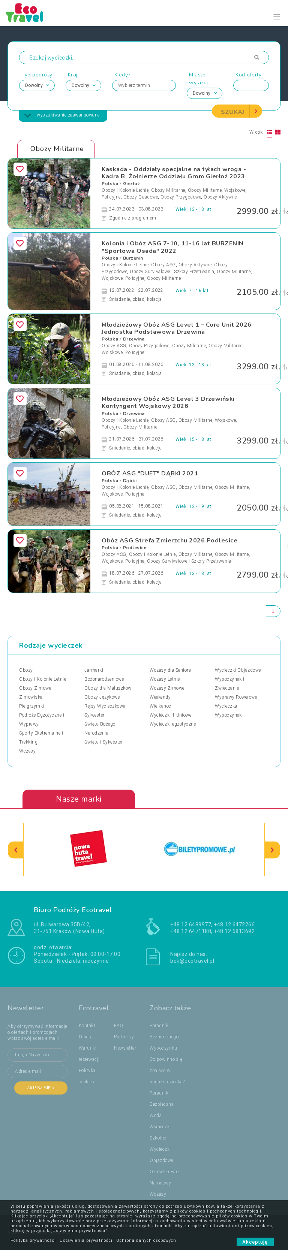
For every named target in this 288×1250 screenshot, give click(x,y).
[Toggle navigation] (277, 17)
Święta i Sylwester (103, 742)
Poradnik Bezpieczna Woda (162, 1104)
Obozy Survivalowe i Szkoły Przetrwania (172, 271)
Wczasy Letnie (165, 679)
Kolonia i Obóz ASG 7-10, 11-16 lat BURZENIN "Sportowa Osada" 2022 (173, 247)
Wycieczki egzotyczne (173, 724)
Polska (110, 184)
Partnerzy (124, 1036)
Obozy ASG (163, 264)
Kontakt (87, 1025)
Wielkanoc (160, 706)
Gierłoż (131, 184)
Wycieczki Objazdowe (238, 670)
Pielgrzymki (31, 706)
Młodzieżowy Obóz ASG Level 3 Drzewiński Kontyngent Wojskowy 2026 (168, 402)
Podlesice (135, 548)
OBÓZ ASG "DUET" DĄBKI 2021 (150, 473)
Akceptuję (255, 1242)
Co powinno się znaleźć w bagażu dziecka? (167, 1070)
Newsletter (125, 1048)
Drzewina (134, 339)
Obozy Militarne (168, 190)
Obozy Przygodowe (180, 197)
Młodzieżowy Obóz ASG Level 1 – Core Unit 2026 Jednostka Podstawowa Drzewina (177, 328)
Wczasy (27, 751)
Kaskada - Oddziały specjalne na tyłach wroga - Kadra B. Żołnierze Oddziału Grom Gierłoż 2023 (174, 173)
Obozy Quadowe (140, 197)
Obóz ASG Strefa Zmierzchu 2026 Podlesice (169, 540)
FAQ (118, 1025)
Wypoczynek (228, 715)
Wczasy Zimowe (167, 688)
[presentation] (16, 849)
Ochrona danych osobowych (146, 1240)
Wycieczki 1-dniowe (170, 715)
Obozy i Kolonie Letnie (125, 190)
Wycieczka (226, 706)
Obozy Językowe (102, 697)
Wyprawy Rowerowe (236, 697)
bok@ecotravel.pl (192, 961)
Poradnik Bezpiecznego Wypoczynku (164, 1037)
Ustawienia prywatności (86, 1240)
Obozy (26, 670)
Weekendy (160, 697)
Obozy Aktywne (220, 197)
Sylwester (94, 715)
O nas (85, 1036)
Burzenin (133, 258)
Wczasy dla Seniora (170, 670)
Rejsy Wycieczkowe (104, 706)
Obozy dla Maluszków (108, 688)
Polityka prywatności (33, 1240)
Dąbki (130, 481)
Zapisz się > (41, 1088)
